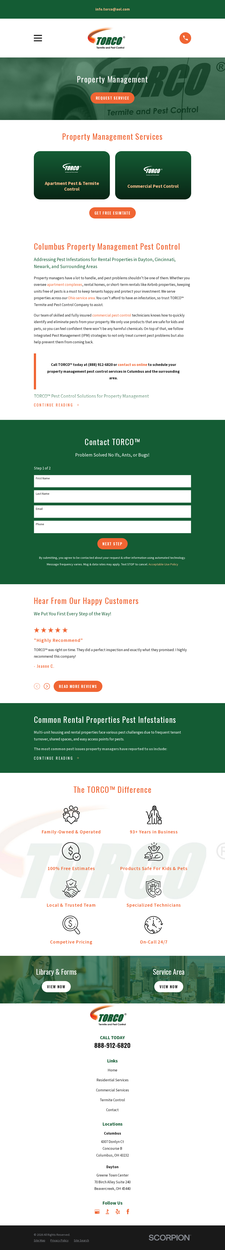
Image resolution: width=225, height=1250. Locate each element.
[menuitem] (39, 1240)
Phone (40, 524)
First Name (43, 478)
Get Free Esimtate (112, 213)
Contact (112, 1109)
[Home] (111, 38)
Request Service (112, 98)
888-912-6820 (112, 1045)
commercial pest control (111, 315)
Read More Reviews (78, 686)
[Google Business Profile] (97, 1211)
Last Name (42, 494)
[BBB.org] (107, 1211)
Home (112, 1070)
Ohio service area (81, 297)
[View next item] (47, 686)
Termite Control (112, 1100)
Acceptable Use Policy (163, 564)
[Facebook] (128, 1211)
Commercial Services (112, 1090)
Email (39, 509)
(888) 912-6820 (100, 364)
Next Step (112, 543)
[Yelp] (117, 1211)
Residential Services (112, 1080)
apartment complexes (64, 284)
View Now (56, 986)
